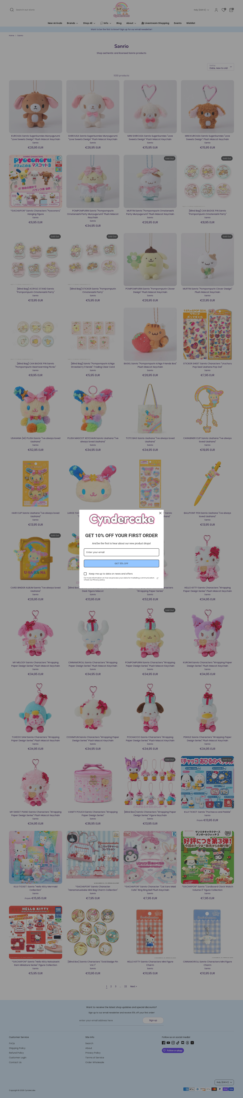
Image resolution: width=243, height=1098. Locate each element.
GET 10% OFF (121, 563)
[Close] (160, 513)
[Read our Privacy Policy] (157, 578)
